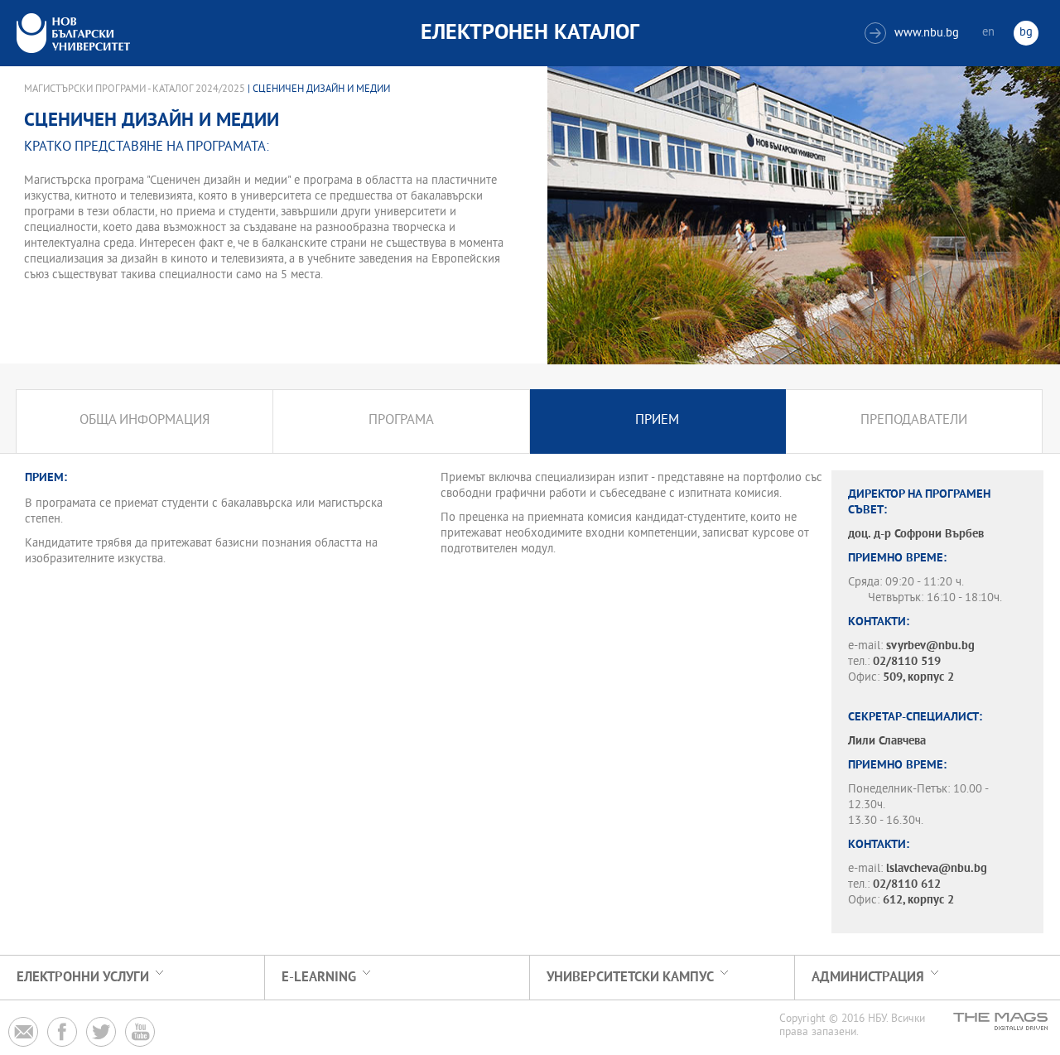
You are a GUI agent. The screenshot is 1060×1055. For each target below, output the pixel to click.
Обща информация (145, 421)
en (988, 33)
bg (1026, 33)
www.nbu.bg (914, 33)
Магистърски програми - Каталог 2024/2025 (134, 89)
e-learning (319, 977)
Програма (401, 421)
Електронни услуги (83, 977)
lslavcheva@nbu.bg (936, 869)
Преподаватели (913, 421)
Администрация (868, 977)
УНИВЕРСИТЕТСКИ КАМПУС (630, 977)
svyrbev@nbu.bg (930, 646)
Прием (657, 421)
